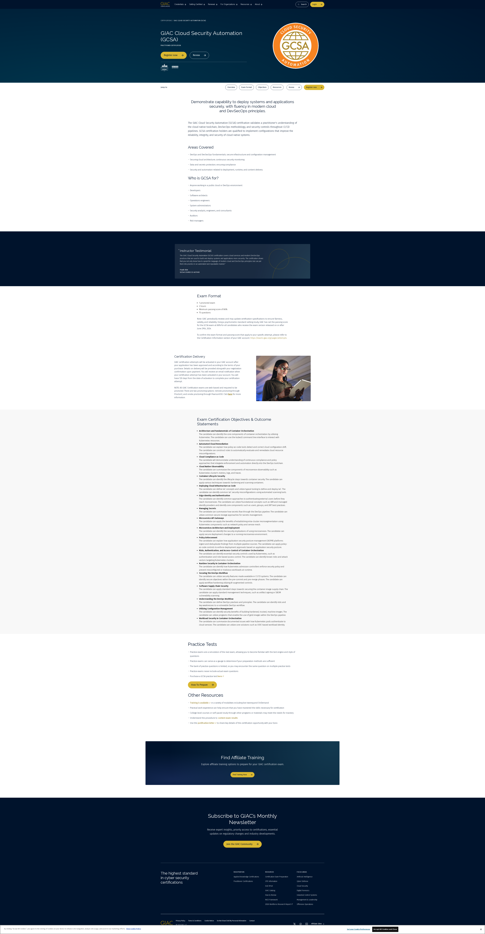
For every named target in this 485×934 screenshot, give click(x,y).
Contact (252, 921)
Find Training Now (240, 775)
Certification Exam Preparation (276, 877)
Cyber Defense (302, 881)
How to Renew (270, 895)
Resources (277, 87)
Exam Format (246, 87)
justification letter (206, 723)
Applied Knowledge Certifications (246, 877)
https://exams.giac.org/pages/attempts (268, 338)
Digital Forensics (303, 890)
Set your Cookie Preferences (358, 929)
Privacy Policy (180, 921)
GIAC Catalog (270, 890)
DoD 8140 (269, 886)
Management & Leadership (307, 900)
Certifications (166, 20)
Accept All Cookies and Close (385, 929)
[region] (242, 929)
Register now (170, 55)
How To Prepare (199, 684)
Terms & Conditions (194, 921)
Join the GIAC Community (239, 844)
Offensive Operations (305, 904)
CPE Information (271, 881)
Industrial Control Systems (307, 895)
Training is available (199, 703)
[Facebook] (300, 924)
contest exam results (228, 718)
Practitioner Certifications (243, 881)
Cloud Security (302, 886)
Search (304, 4)
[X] (294, 924)
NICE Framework (271, 900)
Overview (231, 87)
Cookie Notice (209, 921)
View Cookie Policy (133, 929)
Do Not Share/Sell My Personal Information (231, 921)
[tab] (180, 4)
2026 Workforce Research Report (278, 904)
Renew (196, 55)
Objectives (262, 87)
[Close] (481, 929)
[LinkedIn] (306, 924)
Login (314, 4)
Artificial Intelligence (304, 877)
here (219, 676)
